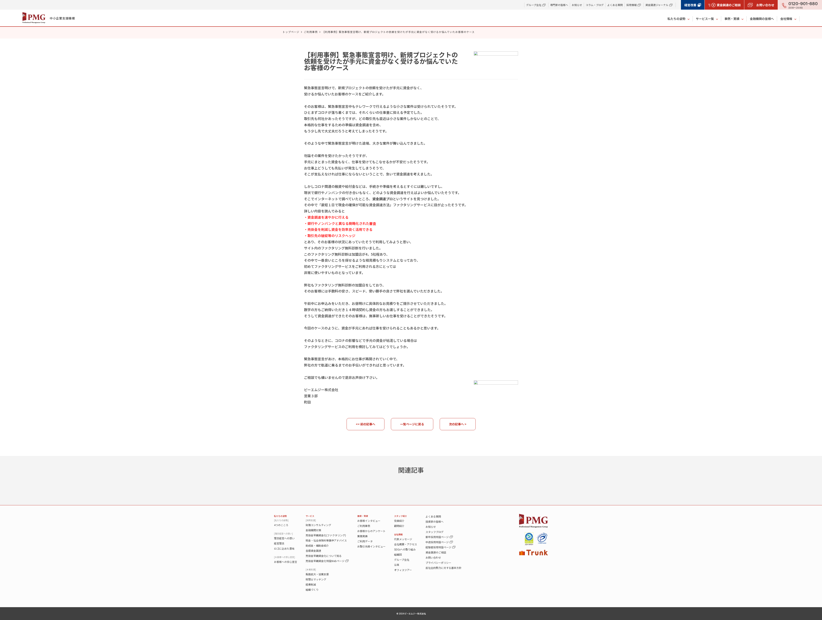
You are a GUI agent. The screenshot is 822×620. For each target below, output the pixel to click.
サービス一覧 (705, 18)
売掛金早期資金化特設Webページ (325, 561)
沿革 (396, 565)
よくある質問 (615, 5)
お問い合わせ (433, 557)
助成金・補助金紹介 (317, 545)
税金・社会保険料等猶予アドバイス (326, 540)
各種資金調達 (313, 550)
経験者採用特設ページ (438, 547)
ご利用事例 (311, 32)
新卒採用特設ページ (437, 537)
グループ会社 (401, 559)
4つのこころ (281, 525)
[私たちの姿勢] (281, 520)
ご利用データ (365, 541)
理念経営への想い (284, 538)
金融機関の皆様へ (762, 18)
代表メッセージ (403, 539)
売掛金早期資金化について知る (324, 556)
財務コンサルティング (318, 525)
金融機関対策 (313, 530)
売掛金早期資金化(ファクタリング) (326, 535)
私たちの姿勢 (676, 18)
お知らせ (577, 5)
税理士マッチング (316, 579)
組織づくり (312, 589)
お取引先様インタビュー (371, 546)
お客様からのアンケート (371, 531)
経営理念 (279, 543)
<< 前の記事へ (365, 424)
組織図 (398, 554)
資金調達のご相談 (436, 552)
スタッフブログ (435, 532)
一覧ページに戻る (412, 424)
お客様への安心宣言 (285, 562)
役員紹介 (399, 520)
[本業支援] (311, 569)
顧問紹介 (399, 526)
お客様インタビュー (368, 520)
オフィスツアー (403, 570)
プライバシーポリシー (438, 562)
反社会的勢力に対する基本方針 (444, 568)
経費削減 (311, 584)
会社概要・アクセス (405, 544)
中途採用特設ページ (437, 542)
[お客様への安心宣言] (284, 557)
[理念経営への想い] (283, 533)
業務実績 (362, 536)
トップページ (291, 32)
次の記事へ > (457, 424)
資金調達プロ (382, 198)
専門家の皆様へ (559, 5)
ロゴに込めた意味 (284, 548)
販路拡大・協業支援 (317, 574)
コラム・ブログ (595, 5)
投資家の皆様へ (435, 521)
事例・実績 (731, 18)
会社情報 (786, 18)
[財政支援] (311, 520)
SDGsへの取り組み (405, 549)
